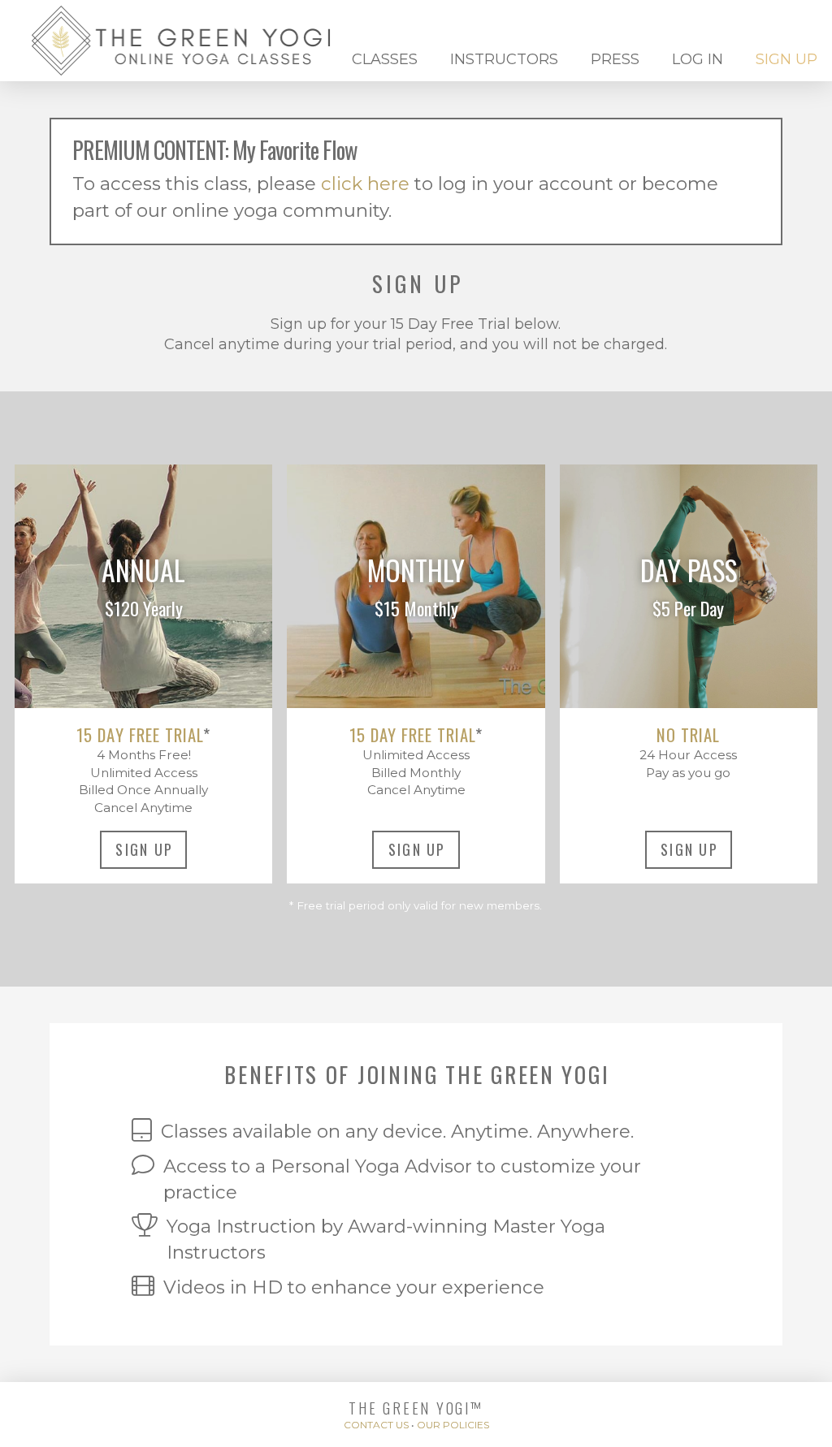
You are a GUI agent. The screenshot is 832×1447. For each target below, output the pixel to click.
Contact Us (376, 1425)
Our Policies (453, 1425)
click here (365, 183)
